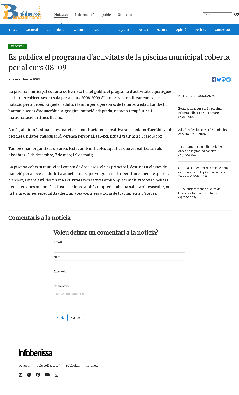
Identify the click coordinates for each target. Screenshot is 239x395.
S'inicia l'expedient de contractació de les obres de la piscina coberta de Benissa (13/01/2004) (203, 172)
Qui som (125, 15)
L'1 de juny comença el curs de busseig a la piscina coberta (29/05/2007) (199, 193)
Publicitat (73, 365)
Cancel (76, 317)
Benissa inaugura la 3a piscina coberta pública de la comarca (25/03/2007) (200, 113)
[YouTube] (47, 375)
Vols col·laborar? (48, 365)
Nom (57, 256)
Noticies (61, 15)
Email (58, 242)
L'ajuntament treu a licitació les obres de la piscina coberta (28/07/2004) (200, 151)
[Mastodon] (29, 375)
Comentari (61, 286)
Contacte (92, 365)
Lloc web (60, 271)
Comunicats (56, 30)
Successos (223, 30)
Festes (143, 30)
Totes (13, 30)
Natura (161, 30)
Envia (61, 317)
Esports (124, 30)
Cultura (79, 30)
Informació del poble (93, 15)
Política (201, 30)
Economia (101, 30)
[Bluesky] (20, 375)
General (32, 30)
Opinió (181, 30)
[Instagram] (56, 375)
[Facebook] (38, 375)
